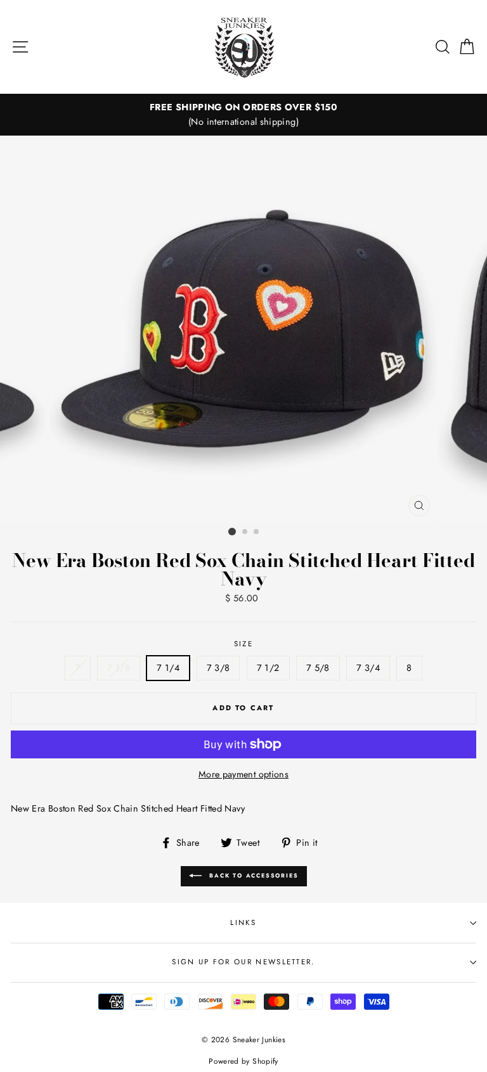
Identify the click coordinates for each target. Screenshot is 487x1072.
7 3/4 (368, 667)
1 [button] (232, 531)
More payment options (243, 774)
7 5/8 (318, 667)
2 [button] (245, 532)
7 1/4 (168, 667)
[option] (243, 114)
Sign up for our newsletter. (243, 962)
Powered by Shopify (243, 1061)
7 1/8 (118, 667)
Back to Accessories (253, 875)
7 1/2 (268, 667)
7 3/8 (218, 667)
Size (243, 644)
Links (243, 922)
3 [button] (257, 532)
